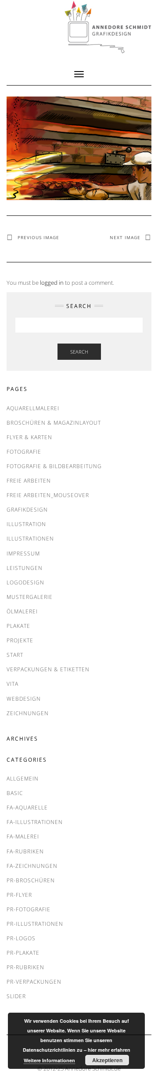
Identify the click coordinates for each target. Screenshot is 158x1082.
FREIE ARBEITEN (29, 480)
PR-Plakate (23, 953)
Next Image (125, 237)
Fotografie (24, 451)
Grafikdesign (27, 509)
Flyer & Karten (29, 437)
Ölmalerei (22, 611)
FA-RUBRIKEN (25, 851)
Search (79, 351)
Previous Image (38, 237)
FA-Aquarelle (27, 807)
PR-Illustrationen (35, 924)
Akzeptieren (107, 1060)
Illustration (26, 524)
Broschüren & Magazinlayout (54, 422)
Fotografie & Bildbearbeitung (54, 466)
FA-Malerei (23, 836)
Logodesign (25, 582)
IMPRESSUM (23, 553)
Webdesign (24, 698)
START (15, 655)
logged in (52, 283)
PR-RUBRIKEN (25, 967)
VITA (12, 684)
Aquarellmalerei (33, 408)
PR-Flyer (19, 895)
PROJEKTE (20, 640)
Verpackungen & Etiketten (48, 669)
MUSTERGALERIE (30, 597)
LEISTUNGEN (25, 568)
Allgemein (23, 778)
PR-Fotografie (28, 909)
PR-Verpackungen (34, 981)
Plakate (18, 626)
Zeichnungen (28, 713)
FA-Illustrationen (35, 822)
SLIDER (16, 996)
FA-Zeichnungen (32, 866)
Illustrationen (30, 538)
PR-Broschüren (31, 880)
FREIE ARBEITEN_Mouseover (48, 495)
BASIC (15, 793)
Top (150, 1074)
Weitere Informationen (49, 1060)
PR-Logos (21, 938)
